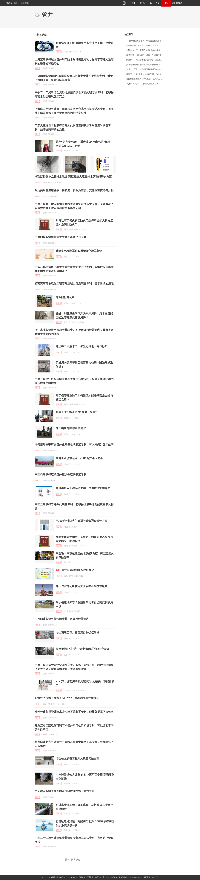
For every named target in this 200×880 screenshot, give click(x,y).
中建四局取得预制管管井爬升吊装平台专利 (60, 236)
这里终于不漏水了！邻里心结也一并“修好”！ (83, 346)
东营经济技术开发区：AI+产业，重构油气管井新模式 (67, 697)
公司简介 (82, 877)
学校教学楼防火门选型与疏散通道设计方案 (81, 520)
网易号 (58, 52)
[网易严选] (143, 3)
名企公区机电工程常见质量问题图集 (77, 758)
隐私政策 (114, 877)
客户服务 (106, 877)
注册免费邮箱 (177, 3)
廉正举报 (147, 877)
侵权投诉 (155, 877)
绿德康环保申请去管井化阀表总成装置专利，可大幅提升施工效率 (74, 444)
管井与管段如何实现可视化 (77, 569)
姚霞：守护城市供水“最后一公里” (76, 411)
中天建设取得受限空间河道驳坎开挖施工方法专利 (65, 791)
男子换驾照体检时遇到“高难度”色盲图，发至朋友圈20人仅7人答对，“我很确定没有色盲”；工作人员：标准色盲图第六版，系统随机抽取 (145, 46)
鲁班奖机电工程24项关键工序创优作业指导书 (83, 488)
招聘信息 (98, 877)
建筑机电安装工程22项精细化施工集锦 (79, 250)
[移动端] (124, 3)
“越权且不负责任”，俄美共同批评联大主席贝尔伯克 (145, 84)
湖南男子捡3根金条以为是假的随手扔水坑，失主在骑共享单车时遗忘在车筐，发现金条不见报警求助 (145, 74)
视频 (58, 576)
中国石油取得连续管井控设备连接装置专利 (60, 474)
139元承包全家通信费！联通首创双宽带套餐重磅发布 (145, 41)
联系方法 (90, 877)
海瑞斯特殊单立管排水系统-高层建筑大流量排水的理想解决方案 (73, 176)
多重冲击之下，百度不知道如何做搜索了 (143, 50)
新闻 (37, 704)
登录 (166, 3)
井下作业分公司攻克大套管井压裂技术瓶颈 (81, 586)
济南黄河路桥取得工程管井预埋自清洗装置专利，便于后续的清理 (74, 283)
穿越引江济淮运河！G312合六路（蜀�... (80, 458)
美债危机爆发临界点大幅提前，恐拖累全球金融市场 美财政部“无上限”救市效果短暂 (145, 79)
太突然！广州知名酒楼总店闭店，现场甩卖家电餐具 (145, 60)
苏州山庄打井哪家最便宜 (71, 428)
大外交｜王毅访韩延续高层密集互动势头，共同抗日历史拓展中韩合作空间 (145, 69)
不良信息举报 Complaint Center (130, 877)
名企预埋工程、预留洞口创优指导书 (77, 632)
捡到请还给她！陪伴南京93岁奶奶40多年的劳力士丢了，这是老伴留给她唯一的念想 (145, 65)
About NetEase (71, 877)
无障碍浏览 (25, 3)
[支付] (151, 3)
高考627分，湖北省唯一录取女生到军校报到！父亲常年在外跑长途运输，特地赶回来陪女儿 (145, 55)
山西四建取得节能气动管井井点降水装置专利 (62, 618)
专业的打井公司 (65, 297)
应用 (15, 3)
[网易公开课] (133, 3)
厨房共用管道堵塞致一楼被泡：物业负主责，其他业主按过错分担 (74, 190)
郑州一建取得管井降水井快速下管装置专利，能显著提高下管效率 (74, 711)
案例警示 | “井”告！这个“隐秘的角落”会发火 (82, 648)
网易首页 (8, 3)
